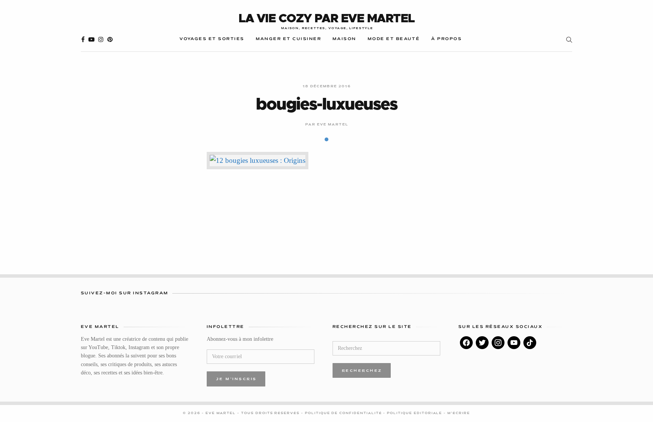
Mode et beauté (394, 39)
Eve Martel (333, 124)
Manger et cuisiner (288, 39)
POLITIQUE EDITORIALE (415, 413)
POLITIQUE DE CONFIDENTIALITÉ (344, 413)
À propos (446, 39)
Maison (344, 39)
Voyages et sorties (211, 39)
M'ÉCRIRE (458, 413)
